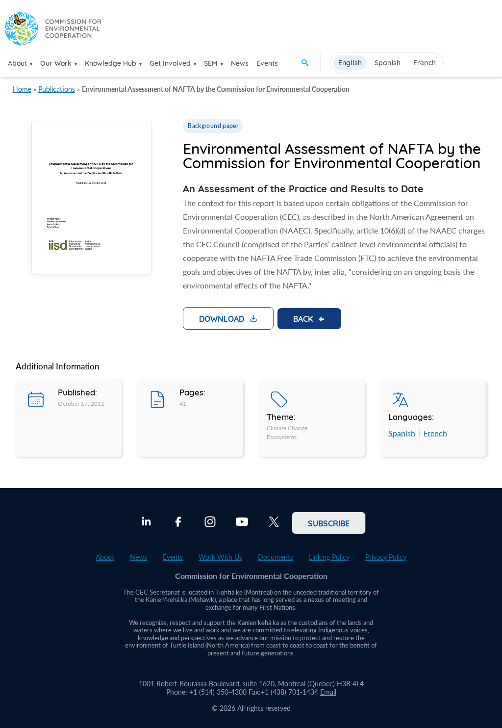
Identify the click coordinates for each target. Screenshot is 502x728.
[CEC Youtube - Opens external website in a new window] (242, 523)
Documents (275, 557)
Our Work (56, 63)
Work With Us (220, 557)
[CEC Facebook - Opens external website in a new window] (178, 523)
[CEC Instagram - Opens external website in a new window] (210, 523)
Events (267, 63)
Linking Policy (329, 557)
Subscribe (329, 523)
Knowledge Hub (110, 63)
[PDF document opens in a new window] (91, 199)
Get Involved (170, 63)
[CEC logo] (53, 30)
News (240, 63)
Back (303, 318)
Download (221, 318)
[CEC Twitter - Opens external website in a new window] (274, 523)
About (17, 63)
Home (22, 89)
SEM (211, 63)
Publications (56, 89)
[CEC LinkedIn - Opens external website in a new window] (146, 523)
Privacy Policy (385, 557)
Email (328, 692)
